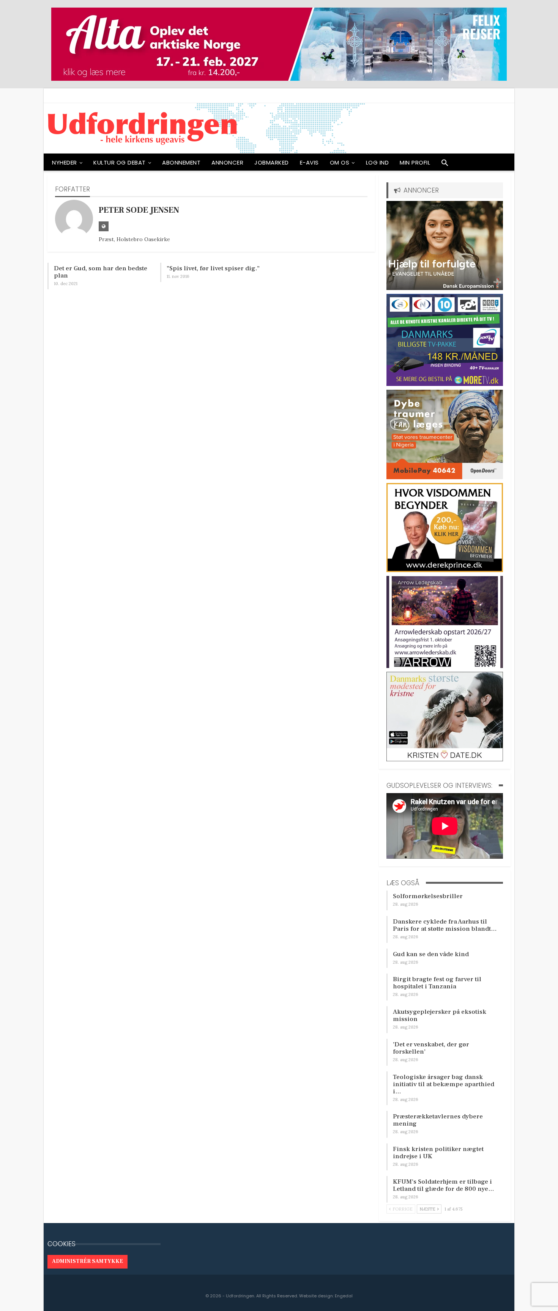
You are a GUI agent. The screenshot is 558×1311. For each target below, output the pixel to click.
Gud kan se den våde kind (431, 954)
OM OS (340, 162)
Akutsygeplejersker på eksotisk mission (439, 1015)
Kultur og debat (119, 162)
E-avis (309, 162)
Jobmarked (271, 162)
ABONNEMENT (181, 162)
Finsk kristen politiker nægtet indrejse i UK (438, 1152)
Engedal (344, 1296)
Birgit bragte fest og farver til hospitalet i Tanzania (437, 983)
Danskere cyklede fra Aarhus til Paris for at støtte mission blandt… (445, 925)
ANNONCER (227, 162)
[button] (445, 164)
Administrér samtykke (87, 1261)
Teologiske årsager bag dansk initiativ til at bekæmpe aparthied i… (443, 1084)
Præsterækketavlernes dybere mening (438, 1120)
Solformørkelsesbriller (428, 896)
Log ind (377, 162)
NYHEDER (64, 162)
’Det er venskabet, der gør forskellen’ (431, 1048)
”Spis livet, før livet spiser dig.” (213, 268)
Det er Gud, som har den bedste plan (100, 272)
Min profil (415, 162)
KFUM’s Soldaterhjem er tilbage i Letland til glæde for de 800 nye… (443, 1185)
